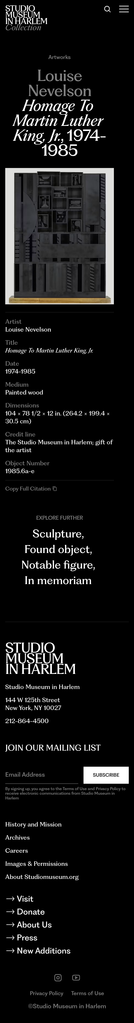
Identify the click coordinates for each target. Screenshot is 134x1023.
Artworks (59, 57)
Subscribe (106, 775)
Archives (17, 837)
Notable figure (57, 564)
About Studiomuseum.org (42, 876)
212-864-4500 (27, 721)
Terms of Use (87, 993)
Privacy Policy (46, 993)
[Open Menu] (124, 9)
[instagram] (58, 978)
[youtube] (76, 978)
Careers (16, 850)
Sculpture (57, 533)
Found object (57, 549)
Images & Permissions (36, 863)
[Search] (107, 9)
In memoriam (58, 580)
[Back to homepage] (26, 14)
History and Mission (33, 824)
